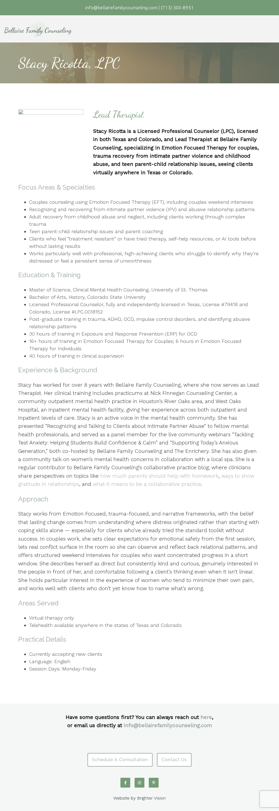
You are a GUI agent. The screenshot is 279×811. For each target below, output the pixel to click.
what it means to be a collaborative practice (147, 484)
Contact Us (174, 759)
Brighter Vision (151, 798)
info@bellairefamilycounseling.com (168, 725)
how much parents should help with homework (159, 476)
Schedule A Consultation (120, 759)
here (206, 717)
